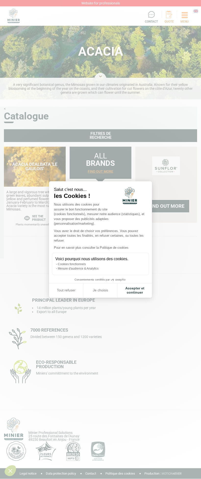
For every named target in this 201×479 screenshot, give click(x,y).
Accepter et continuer (134, 290)
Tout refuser (66, 290)
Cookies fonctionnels (72, 264)
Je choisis (100, 290)
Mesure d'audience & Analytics (78, 268)
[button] (10, 471)
